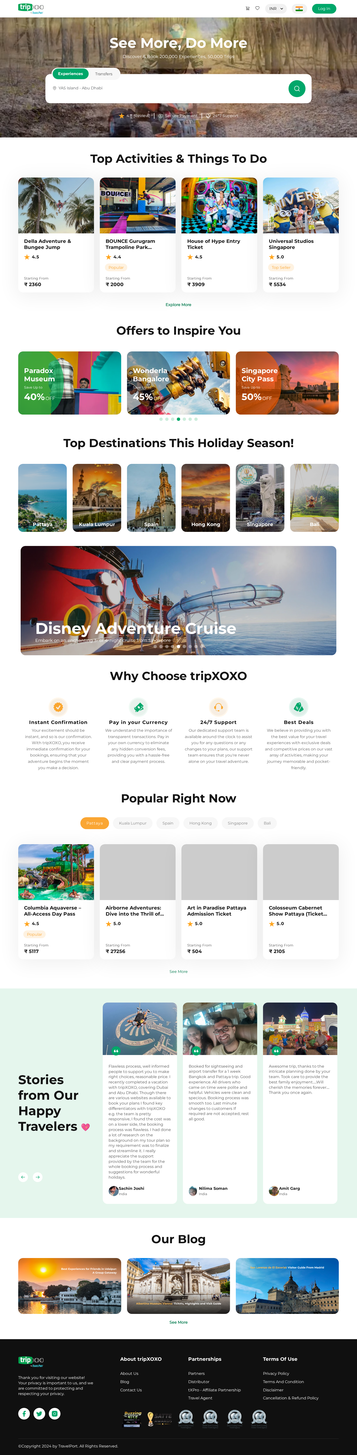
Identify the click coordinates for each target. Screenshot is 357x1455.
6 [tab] (190, 419)
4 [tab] (178, 419)
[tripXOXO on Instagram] (54, 1414)
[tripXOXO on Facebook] (24, 1414)
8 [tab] (196, 646)
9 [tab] (201, 646)
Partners (196, 1373)
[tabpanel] (178, 600)
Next (37, 1177)
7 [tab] (196, 419)
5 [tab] (184, 419)
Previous (23, 1177)
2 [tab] (166, 419)
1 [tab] (161, 419)
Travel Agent (200, 1398)
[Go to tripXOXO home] (30, 8)
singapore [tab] (238, 823)
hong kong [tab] (200, 823)
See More (179, 971)
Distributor (198, 1381)
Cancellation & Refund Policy (291, 1398)
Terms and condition (283, 1381)
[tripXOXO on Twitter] (39, 1414)
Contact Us (131, 1390)
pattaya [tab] (94, 823)
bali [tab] (267, 823)
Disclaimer (273, 1390)
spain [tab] (167, 823)
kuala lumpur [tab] (132, 823)
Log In (324, 8)
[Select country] (299, 9)
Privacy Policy (276, 1373)
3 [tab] (172, 419)
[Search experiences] (297, 88)
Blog (124, 1381)
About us (129, 1373)
